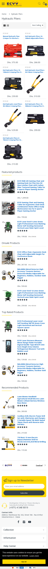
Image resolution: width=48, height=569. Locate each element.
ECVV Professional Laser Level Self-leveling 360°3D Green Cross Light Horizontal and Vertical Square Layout (31, 324)
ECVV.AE (5, 33)
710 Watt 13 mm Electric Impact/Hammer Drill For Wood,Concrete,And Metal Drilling (31, 439)
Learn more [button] (34, 556)
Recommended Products (15, 387)
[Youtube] (29, 523)
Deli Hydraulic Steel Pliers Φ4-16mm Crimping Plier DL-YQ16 (34, 71)
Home (4, 14)
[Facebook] (18, 523)
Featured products (12, 172)
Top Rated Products (13, 312)
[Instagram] (24, 523)
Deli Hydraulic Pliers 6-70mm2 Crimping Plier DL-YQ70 (12, 139)
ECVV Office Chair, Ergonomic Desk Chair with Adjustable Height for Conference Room (31, 254)
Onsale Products (11, 243)
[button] (22, 192)
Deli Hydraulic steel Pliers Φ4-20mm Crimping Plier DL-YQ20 (12, 105)
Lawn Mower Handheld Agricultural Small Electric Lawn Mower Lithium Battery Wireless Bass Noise (31, 400)
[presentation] (3, 465)
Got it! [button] (24, 562)
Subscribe (24, 493)
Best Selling (36, 25)
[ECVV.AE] (14, 3)
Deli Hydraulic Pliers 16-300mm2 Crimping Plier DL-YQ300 (35, 105)
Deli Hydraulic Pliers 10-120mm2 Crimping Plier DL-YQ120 (13, 71)
